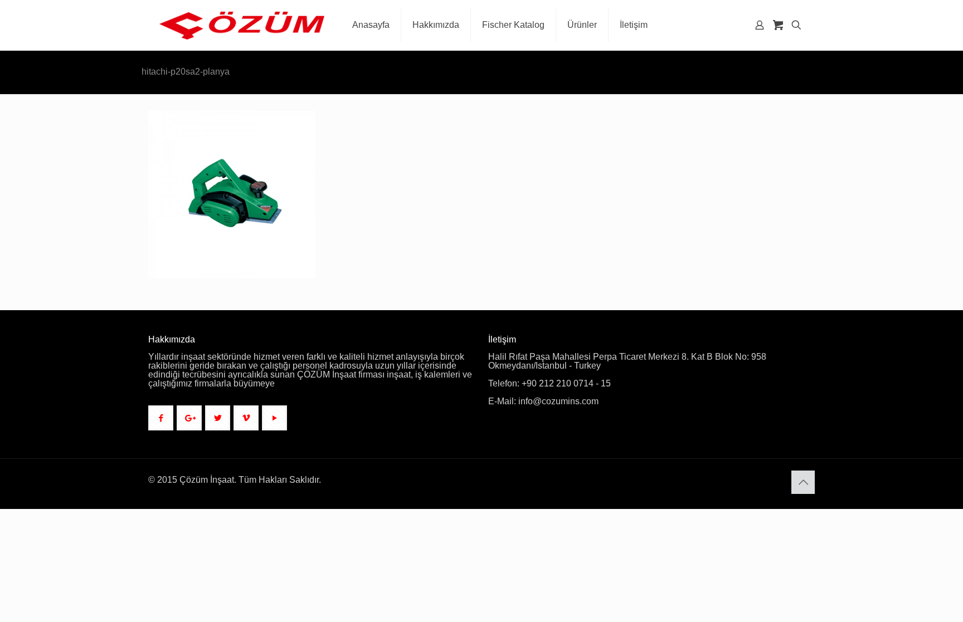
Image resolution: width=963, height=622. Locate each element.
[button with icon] (160, 417)
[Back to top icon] (803, 482)
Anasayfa (692, 72)
